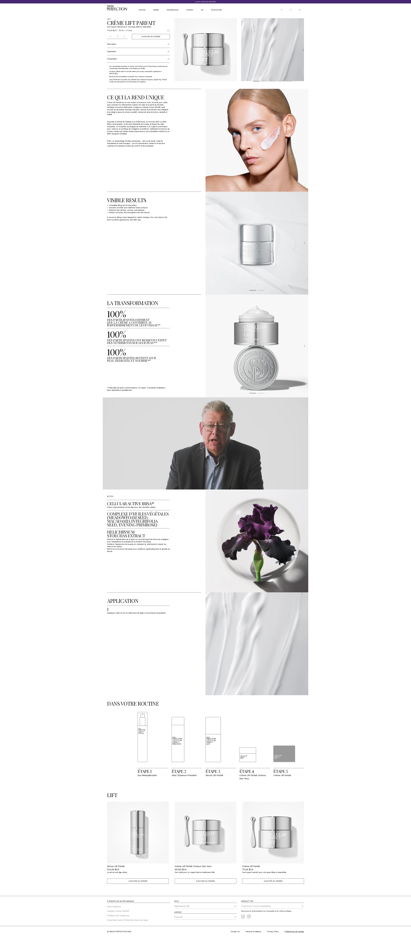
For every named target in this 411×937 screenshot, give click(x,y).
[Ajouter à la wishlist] (168, 30)
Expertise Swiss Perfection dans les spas (127, 920)
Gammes (156, 10)
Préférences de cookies (294, 931)
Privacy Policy (273, 931)
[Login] (290, 9)
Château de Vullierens (118, 915)
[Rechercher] (281, 9)
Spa (202, 10)
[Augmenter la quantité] (124, 36)
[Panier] (299, 9)
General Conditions (253, 931)
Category (189, 10)
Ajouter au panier (150, 36)
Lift (109, 19)
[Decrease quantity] (110, 36)
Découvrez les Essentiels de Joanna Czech (205, 1)
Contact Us (235, 931)
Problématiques (172, 10)
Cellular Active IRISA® (118, 911)
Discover (142, 10)
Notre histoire (216, 10)
